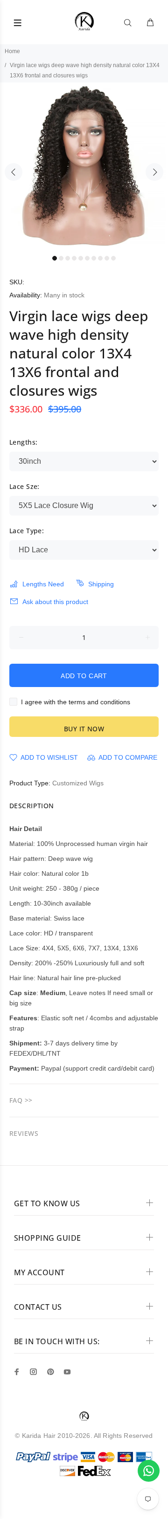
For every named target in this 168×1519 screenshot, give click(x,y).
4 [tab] (74, 258)
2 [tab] (61, 258)
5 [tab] (80, 258)
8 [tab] (100, 258)
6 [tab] (87, 258)
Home (12, 51)
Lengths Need (43, 584)
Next (154, 172)
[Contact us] (149, 1471)
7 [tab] (93, 258)
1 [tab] (54, 258)
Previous (13, 172)
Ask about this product (55, 601)
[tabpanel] (84, 166)
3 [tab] (67, 258)
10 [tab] (113, 258)
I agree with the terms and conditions (75, 702)
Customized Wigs (78, 783)
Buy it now (84, 728)
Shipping (101, 584)
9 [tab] (107, 258)
